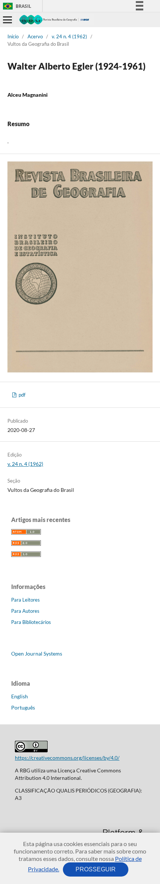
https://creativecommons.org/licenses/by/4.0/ (67, 758)
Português (23, 707)
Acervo (35, 36)
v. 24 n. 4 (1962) (69, 36)
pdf (21, 395)
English (19, 696)
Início (13, 36)
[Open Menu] (7, 19)
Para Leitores (25, 600)
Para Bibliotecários (31, 622)
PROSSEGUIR (95, 869)
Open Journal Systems (36, 653)
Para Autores (25, 611)
